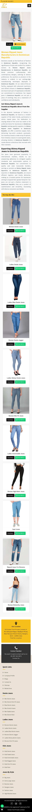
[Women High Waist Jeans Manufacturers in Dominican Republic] (16, 476)
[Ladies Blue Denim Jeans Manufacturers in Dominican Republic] (16, 287)
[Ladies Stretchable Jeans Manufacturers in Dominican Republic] (16, 438)
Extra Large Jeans (9, 781)
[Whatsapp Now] (2, 806)
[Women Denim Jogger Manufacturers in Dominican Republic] (16, 325)
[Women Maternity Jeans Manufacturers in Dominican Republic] (16, 589)
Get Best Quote (20, 44)
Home (6, 672)
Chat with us (17, 48)
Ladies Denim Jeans (10, 728)
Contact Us (16, 658)
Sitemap (7, 685)
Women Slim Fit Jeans (11, 741)
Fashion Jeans (8, 790)
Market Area (8, 688)
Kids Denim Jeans (9, 751)
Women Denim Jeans (10, 725)
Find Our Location (16, 638)
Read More (10, 230)
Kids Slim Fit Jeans (10, 764)
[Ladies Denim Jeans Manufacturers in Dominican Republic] (16, 249)
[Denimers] (4, 5)
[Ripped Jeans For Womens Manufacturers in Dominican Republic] (16, 552)
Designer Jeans (9, 787)
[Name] (29, 5)
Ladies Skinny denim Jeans (12, 738)
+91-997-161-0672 (8, 1)
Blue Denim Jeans (9, 705)
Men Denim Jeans (9, 699)
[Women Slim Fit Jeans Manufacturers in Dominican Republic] (16, 400)
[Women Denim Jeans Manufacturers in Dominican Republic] (16, 211)
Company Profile (9, 675)
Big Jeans (7, 777)
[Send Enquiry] (16, 26)
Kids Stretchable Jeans (11, 757)
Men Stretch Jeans (9, 708)
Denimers (12, 800)
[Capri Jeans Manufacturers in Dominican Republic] (16, 514)
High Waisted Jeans (10, 793)
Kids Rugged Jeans (10, 761)
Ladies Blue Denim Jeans (11, 731)
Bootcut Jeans (8, 784)
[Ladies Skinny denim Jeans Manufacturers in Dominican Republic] (16, 362)
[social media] (11, 803)
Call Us (10, 44)
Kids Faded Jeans (9, 754)
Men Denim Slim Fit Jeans (12, 702)
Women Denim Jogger (11, 734)
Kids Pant (7, 767)
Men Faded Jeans (9, 711)
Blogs (6, 679)
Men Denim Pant (9, 714)
